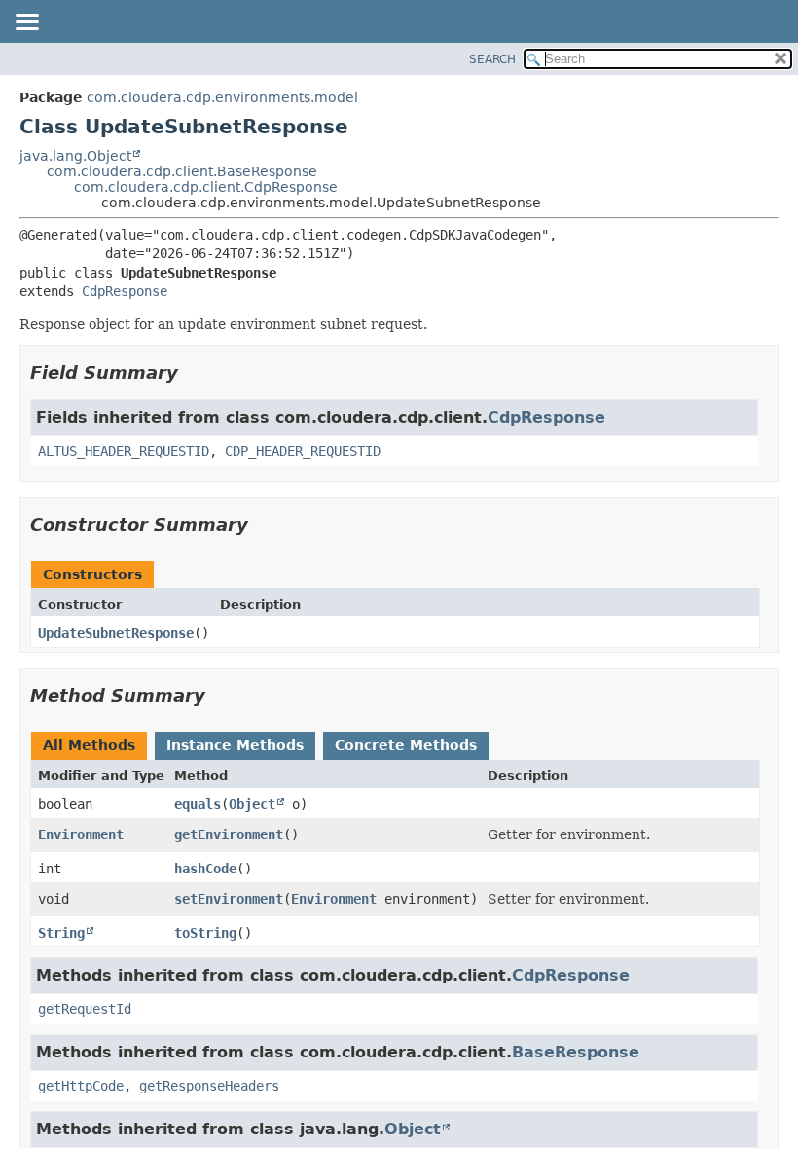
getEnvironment (228, 834)
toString (205, 933)
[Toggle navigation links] (26, 23)
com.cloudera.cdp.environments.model (222, 97)
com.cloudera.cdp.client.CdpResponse (206, 187)
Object (252, 804)
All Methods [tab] (89, 745)
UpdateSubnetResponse (116, 633)
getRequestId (84, 1009)
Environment (81, 834)
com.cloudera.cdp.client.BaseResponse (182, 171)
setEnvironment (228, 899)
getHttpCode (81, 1085)
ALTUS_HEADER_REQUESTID (123, 451)
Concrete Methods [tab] (406, 745)
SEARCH (492, 59)
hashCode (205, 868)
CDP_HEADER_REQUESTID (303, 451)
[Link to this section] (192, 372)
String (61, 933)
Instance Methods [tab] (235, 745)
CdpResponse (124, 291)
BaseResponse (575, 1052)
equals (197, 804)
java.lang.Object (75, 156)
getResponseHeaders (209, 1085)
